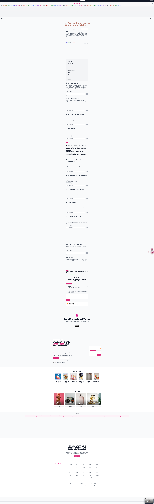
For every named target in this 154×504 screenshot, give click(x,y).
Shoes (105, 5)
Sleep (79, 5)
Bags (113, 5)
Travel (26, 5)
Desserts (9, 5)
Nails (77, 5)
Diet (3, 5)
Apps (60, 5)
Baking (41, 5)
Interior (11, 5)
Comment (68, 300)
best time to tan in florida (30, 416)
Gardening (72, 5)
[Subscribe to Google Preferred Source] (71, 304)
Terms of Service (71, 486)
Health (69, 5)
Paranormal (32, 5)
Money (35, 5)
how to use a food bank (55, 416)
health (2, 18)
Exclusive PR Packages (83, 485)
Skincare (6, 5)
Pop (66, 42)
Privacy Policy (93, 485)
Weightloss (47, 5)
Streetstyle (24, 5)
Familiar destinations (72, 274)
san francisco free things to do (90, 416)
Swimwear (55, 5)
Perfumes (82, 5)
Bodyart (66, 5)
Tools (70, 478)
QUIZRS (87, 43)
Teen (103, 5)
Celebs (116, 5)
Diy (76, 467)
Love (120, 5)
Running (52, 5)
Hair (1, 5)
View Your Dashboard (65, 358)
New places (67, 274)
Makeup (111, 5)
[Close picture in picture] (145, 498)
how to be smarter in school (110, 416)
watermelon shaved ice (46, 416)
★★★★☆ (151, 18)
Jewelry (85, 5)
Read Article (60, 406)
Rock (68, 42)
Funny (49, 5)
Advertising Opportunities (72, 485)
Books (64, 5)
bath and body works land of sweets (122, 416)
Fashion (38, 5)
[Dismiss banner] (87, 303)
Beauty (14, 5)
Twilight (101, 5)
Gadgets (88, 5)
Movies (16, 5)
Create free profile (55, 358)
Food (21, 5)
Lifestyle (108, 5)
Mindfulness (91, 5)
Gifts (58, 5)
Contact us (70, 483)
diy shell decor (38, 416)
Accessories (98, 5)
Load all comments (69, 283)
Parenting (44, 5)
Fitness (118, 5)
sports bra (68, 150)
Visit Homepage (77, 456)
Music (19, 5)
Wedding (29, 5)
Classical (74, 42)
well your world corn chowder (78, 416)
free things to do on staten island (66, 416)
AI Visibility (81, 483)
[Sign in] (153, 3)
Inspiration (94, 5)
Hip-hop (71, 42)
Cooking (75, 5)
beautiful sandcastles (100, 416)
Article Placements (93, 483)
